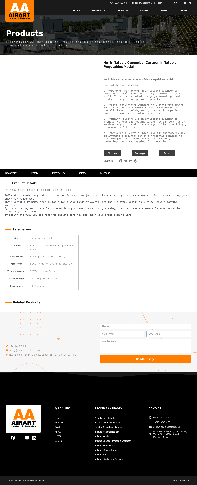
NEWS (164, 10)
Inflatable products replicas (130, 41)
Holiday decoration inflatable (108, 427)
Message (105, 173)
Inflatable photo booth (105, 445)
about (144, 10)
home (76, 10)
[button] (112, 153)
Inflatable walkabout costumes (109, 459)
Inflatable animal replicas (107, 432)
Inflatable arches (103, 436)
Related (82, 173)
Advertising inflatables (41, 41)
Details (34, 173)
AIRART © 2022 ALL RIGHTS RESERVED (26, 480)
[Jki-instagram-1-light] (180, 3)
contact (185, 10)
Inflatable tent (101, 454)
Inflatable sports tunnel (106, 450)
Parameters (58, 173)
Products (98, 10)
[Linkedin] (189, 3)
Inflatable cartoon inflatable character (94, 41)
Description (11, 173)
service (123, 10)
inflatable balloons (63, 41)
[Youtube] (185, 3)
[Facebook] (175, 3)
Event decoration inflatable (107, 422)
